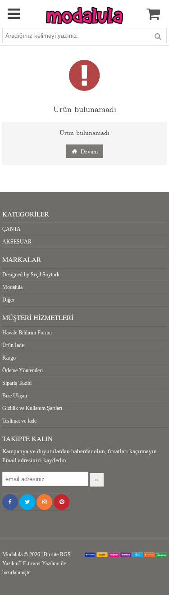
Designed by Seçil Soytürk (30, 274)
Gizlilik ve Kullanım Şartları (32, 408)
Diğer (8, 300)
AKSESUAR (17, 242)
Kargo (9, 358)
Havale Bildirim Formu (27, 332)
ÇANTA (11, 229)
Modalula (12, 287)
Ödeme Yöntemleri (22, 370)
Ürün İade (13, 345)
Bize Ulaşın (14, 395)
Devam (87, 151)
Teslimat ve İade (19, 421)
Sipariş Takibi (17, 383)
